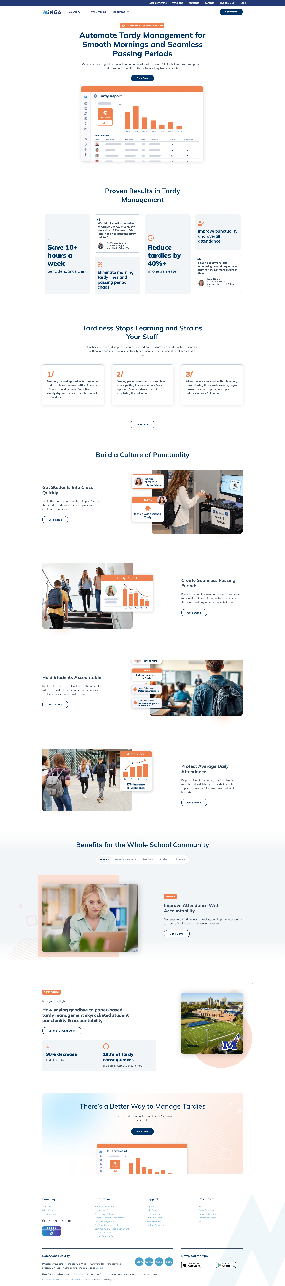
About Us (47, 1206)
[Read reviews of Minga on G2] (51, 1234)
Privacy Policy (48, 1279)
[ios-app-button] (194, 1265)
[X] (62, 1220)
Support (151, 1206)
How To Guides (154, 1217)
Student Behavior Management (110, 1217)
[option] (67, 254)
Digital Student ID (103, 1236)
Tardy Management (104, 1221)
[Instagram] (50, 1220)
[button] (83, 12)
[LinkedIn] (56, 1220)
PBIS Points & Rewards (106, 1213)
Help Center (152, 1210)
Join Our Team (49, 1213)
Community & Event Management (111, 1228)
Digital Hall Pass (102, 1210)
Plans (201, 1221)
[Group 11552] (154, 1261)
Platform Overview (104, 1206)
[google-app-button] (229, 1265)
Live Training (153, 1213)
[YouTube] (69, 1220)
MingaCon (47, 1210)
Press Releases (206, 1210)
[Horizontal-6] (52, 12)
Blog (201, 1206)
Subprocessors (62, 1279)
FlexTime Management (106, 1225)
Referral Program (207, 1217)
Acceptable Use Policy (80, 1279)
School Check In (102, 1232)
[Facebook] (43, 1220)
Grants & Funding (208, 1213)
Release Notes (154, 1221)
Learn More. (102, 1267)
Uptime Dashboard (156, 1225)
